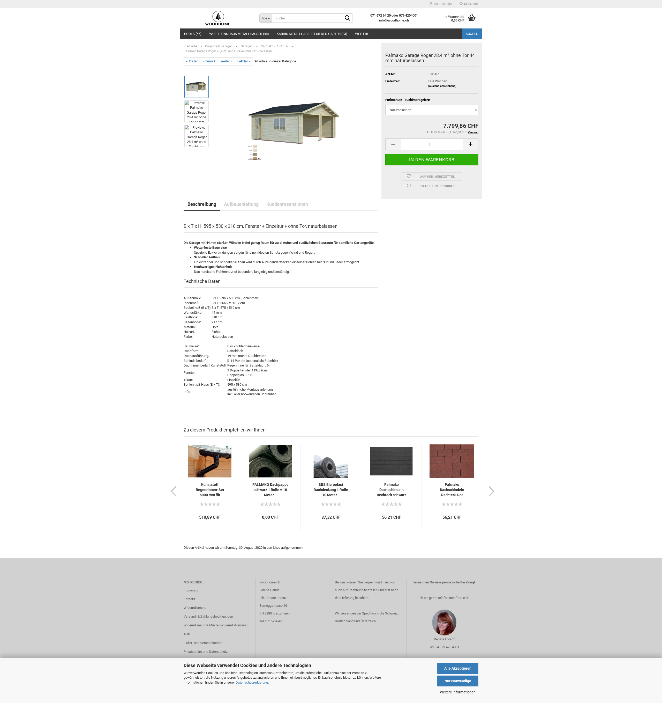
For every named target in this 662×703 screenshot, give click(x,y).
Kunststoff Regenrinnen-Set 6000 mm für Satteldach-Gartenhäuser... (210, 489)
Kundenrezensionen (287, 204)
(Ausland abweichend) (442, 86)
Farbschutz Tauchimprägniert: (407, 100)
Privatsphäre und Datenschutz (206, 652)
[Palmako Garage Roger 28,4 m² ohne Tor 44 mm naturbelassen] (295, 123)
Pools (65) (192, 34)
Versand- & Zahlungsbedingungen (208, 616)
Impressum (192, 590)
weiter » (226, 61)
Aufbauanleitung (241, 204)
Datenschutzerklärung (252, 682)
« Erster (192, 61)
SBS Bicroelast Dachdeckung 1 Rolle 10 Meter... (331, 489)
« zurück (209, 61)
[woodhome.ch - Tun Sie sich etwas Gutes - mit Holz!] (218, 18)
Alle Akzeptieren (457, 668)
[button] (172, 491)
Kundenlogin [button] (442, 4)
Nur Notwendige (458, 681)
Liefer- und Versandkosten (203, 643)
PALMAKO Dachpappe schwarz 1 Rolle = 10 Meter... (270, 489)
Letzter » (244, 61)
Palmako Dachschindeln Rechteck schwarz (391, 489)
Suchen (472, 34)
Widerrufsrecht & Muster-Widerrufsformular (215, 625)
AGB (187, 634)
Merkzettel (470, 4)
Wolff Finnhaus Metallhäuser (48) (239, 34)
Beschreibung (201, 204)
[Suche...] (347, 18)
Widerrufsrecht (195, 608)
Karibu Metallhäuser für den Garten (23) (312, 34)
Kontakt (189, 599)
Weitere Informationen (458, 692)
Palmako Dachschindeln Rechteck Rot (452, 489)
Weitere (362, 34)
